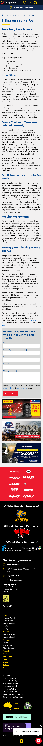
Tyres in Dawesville (9, 678)
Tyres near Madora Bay (11, 689)
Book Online (8, 656)
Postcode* (7, 364)
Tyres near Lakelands (10, 686)
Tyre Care (6, 626)
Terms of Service (21, 388)
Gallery (6, 665)
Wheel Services (8, 648)
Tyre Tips (6, 629)
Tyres (5, 615)
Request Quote (10, 394)
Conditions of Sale (27, 736)
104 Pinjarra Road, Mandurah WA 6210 (21, 570)
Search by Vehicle (9, 618)
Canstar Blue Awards (10, 692)
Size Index (6, 675)
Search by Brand (9, 623)
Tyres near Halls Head (10, 683)
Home (6, 15)
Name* (6, 343)
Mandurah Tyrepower (23, 7)
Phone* (15, 350)
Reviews (6, 668)
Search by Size (8, 621)
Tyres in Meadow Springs (12, 681)
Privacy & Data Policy (15, 736)
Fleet (5, 659)
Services (6, 640)
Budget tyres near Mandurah (13, 694)
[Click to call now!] (25, 2)
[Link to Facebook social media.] (21, 741)
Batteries (6, 643)
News (5, 662)
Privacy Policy (8, 388)
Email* (5, 357)
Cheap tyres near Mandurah (13, 697)
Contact (6, 654)
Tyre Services (7, 645)
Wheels (6, 631)
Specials (6, 651)
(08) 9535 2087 (13, 575)
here (3, 325)
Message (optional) (10, 371)
